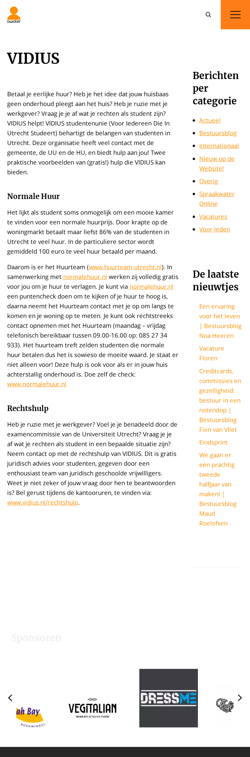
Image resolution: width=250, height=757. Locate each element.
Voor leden (214, 229)
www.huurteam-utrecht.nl (125, 267)
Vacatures (213, 216)
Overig (208, 181)
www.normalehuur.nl (36, 384)
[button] (62, 697)
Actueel (210, 120)
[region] (125, 698)
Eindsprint (213, 442)
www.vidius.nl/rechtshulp (42, 502)
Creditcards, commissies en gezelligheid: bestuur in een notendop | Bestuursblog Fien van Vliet (220, 400)
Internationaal (219, 145)
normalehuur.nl (85, 276)
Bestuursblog (218, 133)
